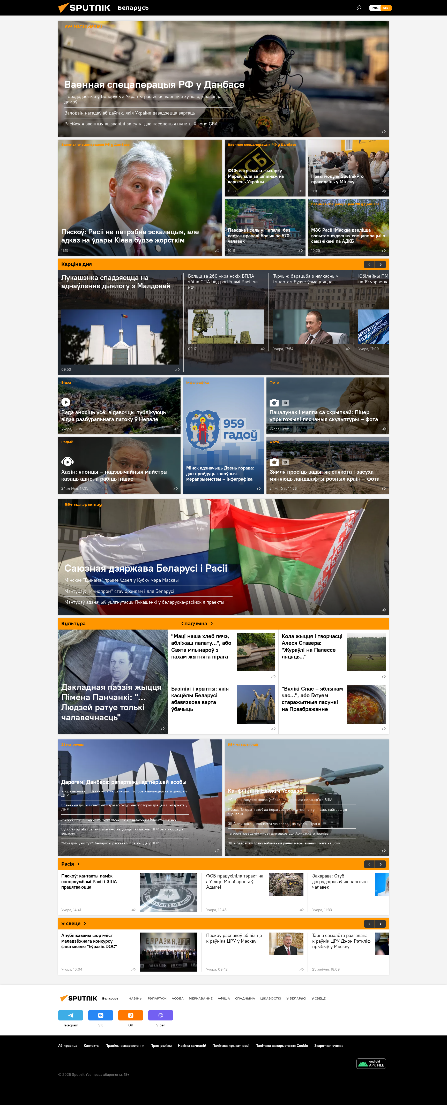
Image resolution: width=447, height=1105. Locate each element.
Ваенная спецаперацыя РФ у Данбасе (154, 84)
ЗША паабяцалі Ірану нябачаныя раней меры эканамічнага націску (284, 843)
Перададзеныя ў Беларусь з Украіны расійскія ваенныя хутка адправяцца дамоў (142, 99)
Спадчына (245, 998)
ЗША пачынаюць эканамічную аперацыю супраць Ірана (274, 823)
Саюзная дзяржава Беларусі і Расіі (223, 557)
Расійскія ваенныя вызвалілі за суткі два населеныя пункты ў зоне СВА (141, 124)
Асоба (178, 998)
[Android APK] (371, 1064)
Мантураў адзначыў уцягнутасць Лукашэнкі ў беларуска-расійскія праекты (144, 602)
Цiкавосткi (270, 998)
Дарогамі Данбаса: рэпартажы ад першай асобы (124, 781)
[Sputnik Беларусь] (86, 14)
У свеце (70, 923)
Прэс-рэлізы (161, 1045)
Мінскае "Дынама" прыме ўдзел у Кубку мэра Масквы (121, 580)
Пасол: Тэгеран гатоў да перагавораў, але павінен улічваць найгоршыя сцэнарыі (287, 811)
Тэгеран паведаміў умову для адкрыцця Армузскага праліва (278, 833)
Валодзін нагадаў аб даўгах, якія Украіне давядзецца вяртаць (129, 113)
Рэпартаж (157, 998)
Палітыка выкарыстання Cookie (282, 1045)
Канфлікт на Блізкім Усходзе (265, 790)
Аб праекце (68, 1045)
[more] (384, 131)
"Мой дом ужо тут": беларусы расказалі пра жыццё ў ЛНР (110, 843)
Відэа (66, 383)
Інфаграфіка (197, 383)
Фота (274, 383)
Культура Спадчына (134, 623)
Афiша (224, 998)
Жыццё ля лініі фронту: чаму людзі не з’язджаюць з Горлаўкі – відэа (118, 819)
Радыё (67, 442)
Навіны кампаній (192, 1045)
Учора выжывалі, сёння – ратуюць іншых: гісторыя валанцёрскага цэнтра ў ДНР (124, 793)
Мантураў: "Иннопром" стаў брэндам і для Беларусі (119, 591)
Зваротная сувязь (328, 1045)
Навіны (136, 998)
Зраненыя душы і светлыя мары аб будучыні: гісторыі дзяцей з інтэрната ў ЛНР (124, 807)
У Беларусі (296, 998)
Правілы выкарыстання (125, 1045)
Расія (67, 864)
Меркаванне (201, 998)
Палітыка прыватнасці (230, 1045)
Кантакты (91, 1045)
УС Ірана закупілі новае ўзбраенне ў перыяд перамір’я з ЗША (280, 799)
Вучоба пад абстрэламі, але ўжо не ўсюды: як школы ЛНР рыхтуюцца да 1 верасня (123, 831)
